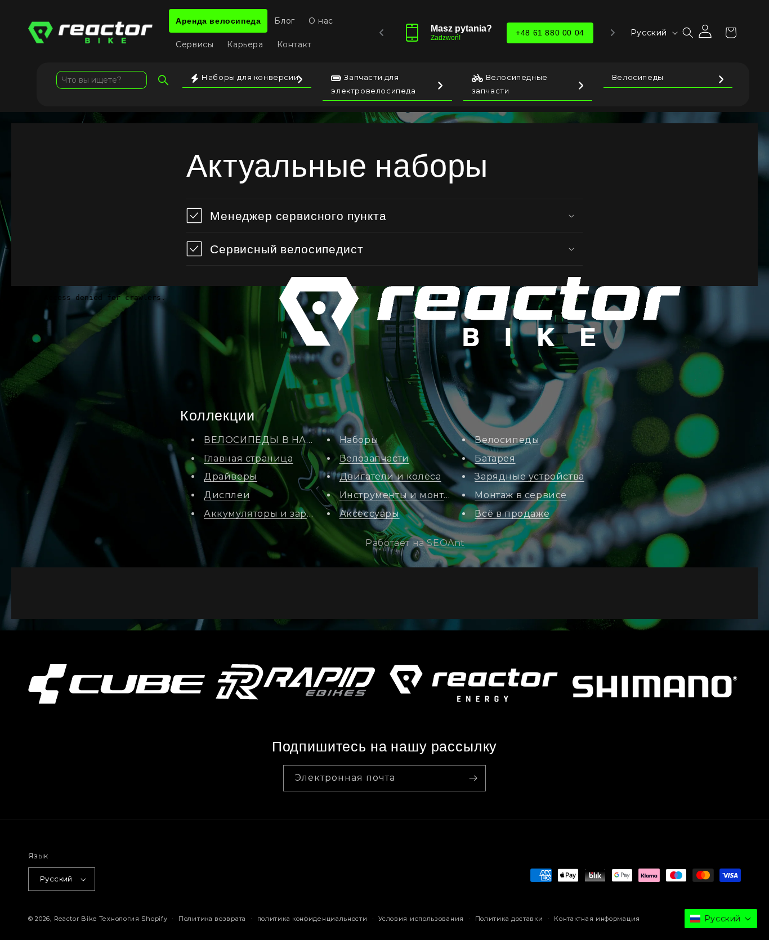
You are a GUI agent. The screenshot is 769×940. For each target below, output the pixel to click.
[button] (688, 32)
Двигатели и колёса (390, 476)
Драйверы (230, 476)
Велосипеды (507, 440)
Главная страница (248, 458)
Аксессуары (369, 513)
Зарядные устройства (529, 476)
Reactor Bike (75, 919)
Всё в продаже (512, 513)
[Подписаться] (472, 778)
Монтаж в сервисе (521, 495)
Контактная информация (597, 919)
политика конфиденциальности (312, 919)
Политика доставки (509, 919)
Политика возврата (212, 919)
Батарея (495, 458)
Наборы (359, 440)
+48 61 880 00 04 (550, 32)
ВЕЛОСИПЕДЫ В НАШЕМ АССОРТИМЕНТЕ (310, 440)
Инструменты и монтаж (398, 495)
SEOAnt (446, 543)
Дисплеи (227, 495)
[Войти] (706, 32)
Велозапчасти (374, 458)
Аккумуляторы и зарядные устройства (301, 513)
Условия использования (421, 919)
